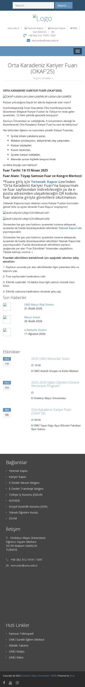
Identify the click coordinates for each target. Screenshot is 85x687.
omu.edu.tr (14, 28)
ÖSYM (13, 518)
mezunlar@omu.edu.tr (45, 40)
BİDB (54, 675)
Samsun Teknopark (21, 633)
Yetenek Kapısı (35, 28)
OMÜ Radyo (17, 651)
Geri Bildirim (39, 31)
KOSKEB (14, 500)
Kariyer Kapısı (57, 28)
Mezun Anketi (32, 317)
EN (52, 31)
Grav (72, 675)
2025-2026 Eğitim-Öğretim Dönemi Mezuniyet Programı (55, 384)
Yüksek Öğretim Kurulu (23, 512)
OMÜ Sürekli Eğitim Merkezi (26, 639)
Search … (64, 5)
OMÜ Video (16, 657)
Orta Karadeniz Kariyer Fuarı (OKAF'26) (51, 411)
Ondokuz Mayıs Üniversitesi (36, 675)
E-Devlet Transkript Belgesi (26, 489)
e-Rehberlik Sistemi (35, 330)
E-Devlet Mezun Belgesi (24, 483)
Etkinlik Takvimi (18, 645)
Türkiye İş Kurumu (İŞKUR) (25, 494)
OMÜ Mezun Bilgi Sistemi (39, 304)
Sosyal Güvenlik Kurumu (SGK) (28, 506)
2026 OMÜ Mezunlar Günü (50, 358)
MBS (74, 28)
